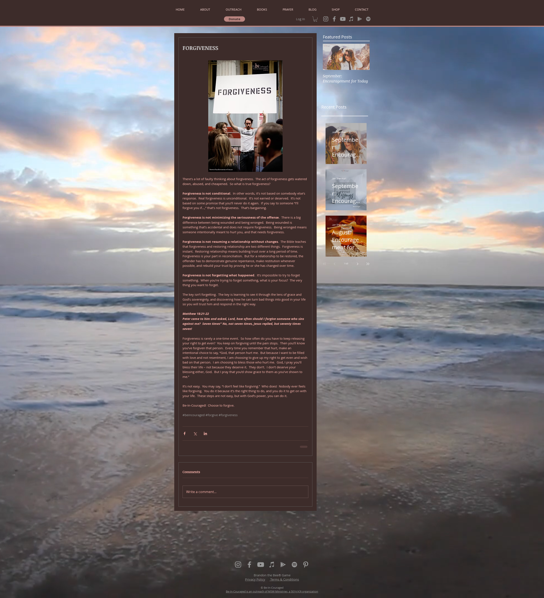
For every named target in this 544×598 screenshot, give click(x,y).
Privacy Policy (255, 579)
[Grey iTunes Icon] (351, 19)
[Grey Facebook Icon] (334, 19)
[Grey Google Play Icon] (359, 19)
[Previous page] (335, 264)
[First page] (324, 264)
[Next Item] (363, 57)
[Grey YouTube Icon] (342, 19)
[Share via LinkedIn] (205, 433)
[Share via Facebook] (185, 433)
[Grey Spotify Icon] (368, 19)
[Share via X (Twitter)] (195, 433)
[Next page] (357, 264)
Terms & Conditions (284, 579)
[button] (315, 19)
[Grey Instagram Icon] (325, 19)
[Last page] (368, 264)
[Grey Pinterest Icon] (306, 564)
